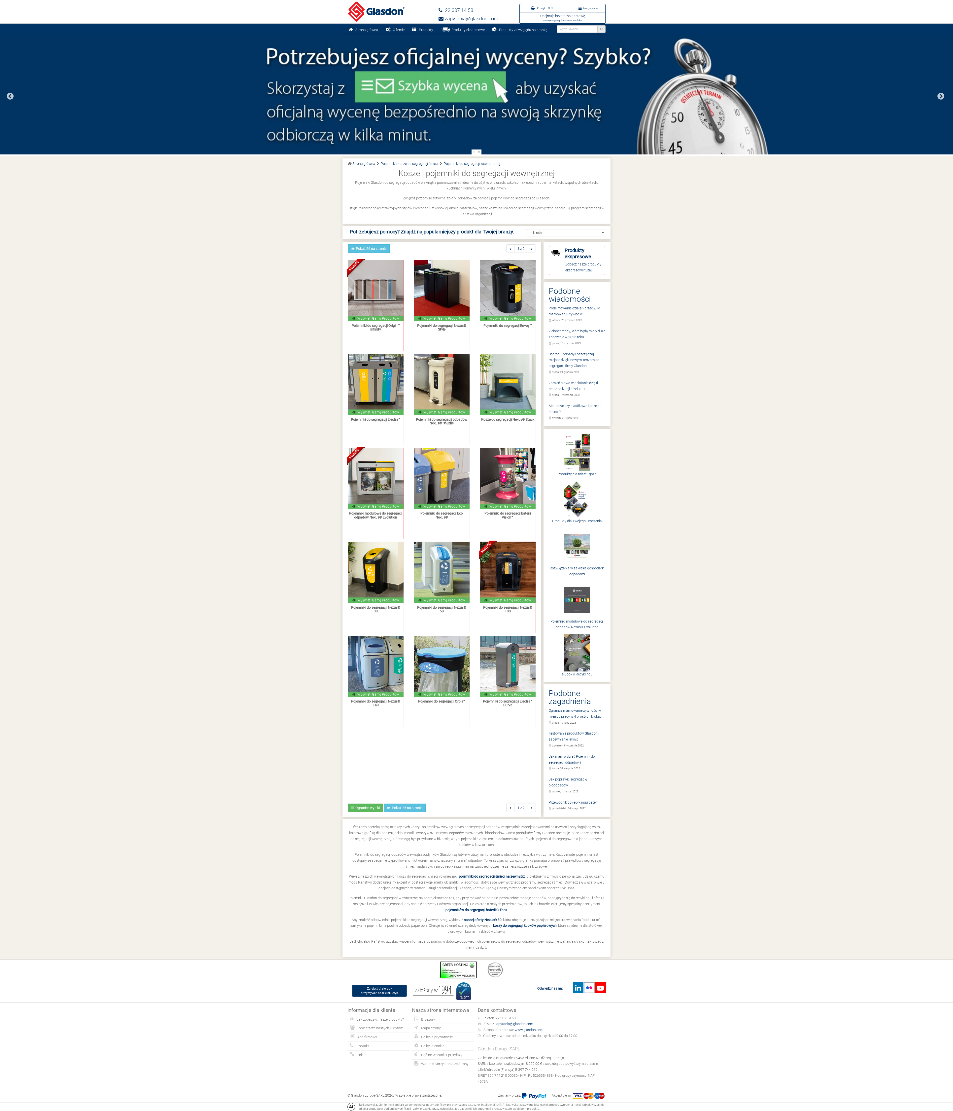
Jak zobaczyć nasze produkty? (380, 1019)
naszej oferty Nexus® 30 (483, 920)
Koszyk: (544, 8)
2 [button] (478, 151)
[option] (476, 94)
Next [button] (939, 94)
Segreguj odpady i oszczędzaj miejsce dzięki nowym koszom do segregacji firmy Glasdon (574, 360)
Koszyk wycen (590, 8)
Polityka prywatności (437, 1037)
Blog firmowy (367, 1037)
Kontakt (363, 1046)
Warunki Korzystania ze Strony (445, 1064)
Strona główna (366, 30)
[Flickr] (589, 987)
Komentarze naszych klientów (380, 1028)
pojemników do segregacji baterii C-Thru (476, 910)
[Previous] (510, 248)
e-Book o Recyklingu (577, 674)
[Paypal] (534, 1095)
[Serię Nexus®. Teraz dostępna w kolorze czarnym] (476, 94)
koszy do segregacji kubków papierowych (525, 925)
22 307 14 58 (457, 10)
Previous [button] (8, 94)
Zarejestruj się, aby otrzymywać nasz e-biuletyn (379, 991)
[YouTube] (600, 987)
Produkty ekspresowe (467, 30)
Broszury (428, 1019)
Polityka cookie (432, 1046)
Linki (360, 1055)
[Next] (532, 248)
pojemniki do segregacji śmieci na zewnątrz (492, 876)
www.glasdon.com (529, 1030)
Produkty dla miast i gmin (577, 474)
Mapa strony (431, 1028)
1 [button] (474, 151)
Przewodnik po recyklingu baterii (573, 802)
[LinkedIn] (578, 987)
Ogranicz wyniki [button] (367, 808)
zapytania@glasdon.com (470, 19)
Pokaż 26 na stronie (370, 249)
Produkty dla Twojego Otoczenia (577, 521)
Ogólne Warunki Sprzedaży (441, 1055)
